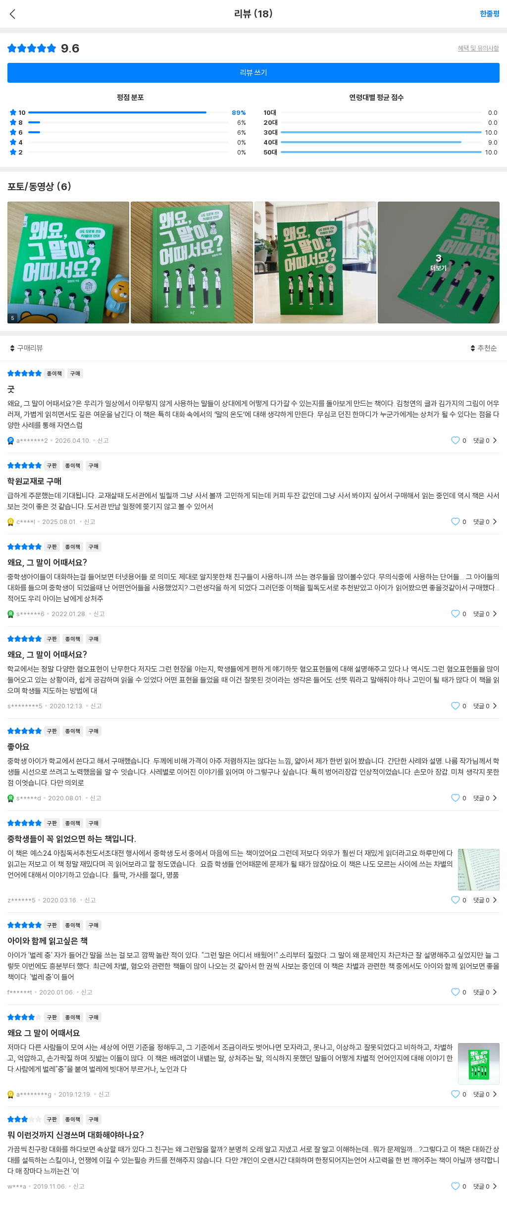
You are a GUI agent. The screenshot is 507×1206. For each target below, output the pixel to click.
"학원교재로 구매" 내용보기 (253, 493)
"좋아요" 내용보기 (253, 764)
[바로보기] (192, 262)
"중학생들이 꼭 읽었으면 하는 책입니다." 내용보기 (253, 861)
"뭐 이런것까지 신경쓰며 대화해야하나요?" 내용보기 (253, 1153)
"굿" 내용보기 (253, 407)
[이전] (11, 13)
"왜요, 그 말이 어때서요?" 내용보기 (253, 580)
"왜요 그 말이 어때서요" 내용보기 (253, 1055)
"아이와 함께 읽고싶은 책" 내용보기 (253, 958)
